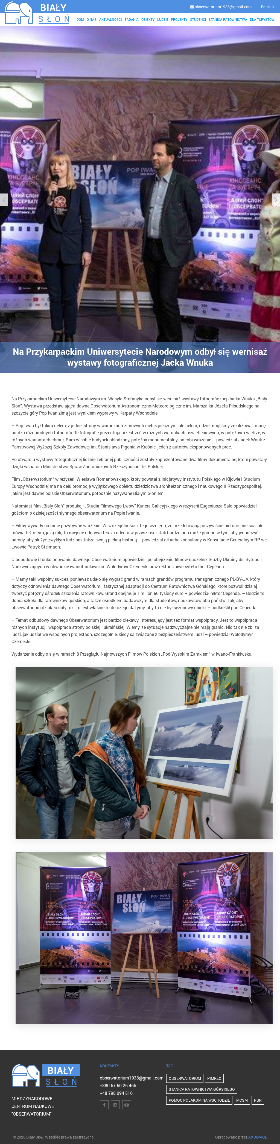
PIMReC (214, 1078)
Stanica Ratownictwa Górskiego (202, 1089)
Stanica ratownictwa (228, 19)
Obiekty (147, 19)
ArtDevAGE (257, 1137)
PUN (258, 1100)
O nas (92, 19)
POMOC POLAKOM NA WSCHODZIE (199, 1100)
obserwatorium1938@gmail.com (132, 1078)
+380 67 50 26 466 (118, 1085)
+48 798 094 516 (116, 1093)
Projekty (179, 19)
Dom (80, 19)
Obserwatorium (185, 1078)
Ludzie (162, 19)
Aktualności (110, 19)
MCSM (242, 1100)
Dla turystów (262, 19)
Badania (131, 19)
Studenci (198, 19)
